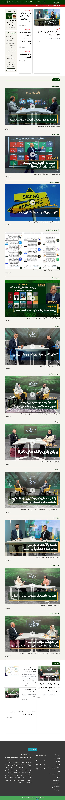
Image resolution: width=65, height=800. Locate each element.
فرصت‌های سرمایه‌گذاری (52, 230)
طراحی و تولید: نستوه (32, 799)
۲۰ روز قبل (24, 699)
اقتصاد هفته (29, 2)
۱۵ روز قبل (9, 717)
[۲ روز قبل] (11, 16)
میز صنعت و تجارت (19, 2)
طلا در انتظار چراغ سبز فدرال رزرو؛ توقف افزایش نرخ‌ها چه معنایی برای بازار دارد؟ (29, 669)
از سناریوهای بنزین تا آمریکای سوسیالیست (49, 126)
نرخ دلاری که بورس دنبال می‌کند (10, 37)
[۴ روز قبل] (32, 154)
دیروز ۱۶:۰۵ (21, 61)
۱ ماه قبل (7, 464)
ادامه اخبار (11, 70)
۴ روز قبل (7, 177)
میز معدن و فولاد (54, 614)
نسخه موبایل (32, 749)
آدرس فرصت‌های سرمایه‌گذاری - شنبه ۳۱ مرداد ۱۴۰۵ (46, 270)
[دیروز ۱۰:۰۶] (32, 250)
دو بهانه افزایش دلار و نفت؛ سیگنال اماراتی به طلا (47, 174)
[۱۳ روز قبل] (32, 634)
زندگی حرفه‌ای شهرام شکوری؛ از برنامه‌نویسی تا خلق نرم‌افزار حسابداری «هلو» (40, 510)
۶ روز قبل (7, 320)
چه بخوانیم (10, 2)
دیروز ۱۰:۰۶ (7, 272)
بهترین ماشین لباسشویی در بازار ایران (50, 605)
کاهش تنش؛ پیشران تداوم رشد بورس (50, 366)
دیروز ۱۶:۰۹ (8, 48)
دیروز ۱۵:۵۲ (21, 47)
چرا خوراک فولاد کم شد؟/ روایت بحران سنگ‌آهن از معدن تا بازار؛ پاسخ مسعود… (39, 653)
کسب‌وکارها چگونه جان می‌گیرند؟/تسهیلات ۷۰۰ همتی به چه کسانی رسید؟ (40, 414)
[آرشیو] (37, 769)
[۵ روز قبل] (32, 346)
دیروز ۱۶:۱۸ (8, 40)
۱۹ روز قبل (7, 416)
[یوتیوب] (37, 761)
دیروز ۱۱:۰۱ (37, 41)
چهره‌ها (43, 2)
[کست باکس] (45, 769)
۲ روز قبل (7, 129)
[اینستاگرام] (45, 765)
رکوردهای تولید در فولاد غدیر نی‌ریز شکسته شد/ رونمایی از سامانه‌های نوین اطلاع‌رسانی (23, 713)
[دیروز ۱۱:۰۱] (47, 17)
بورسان (34, 2)
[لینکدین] (41, 761)
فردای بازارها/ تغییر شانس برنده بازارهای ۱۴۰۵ (47, 5)
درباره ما (57, 755)
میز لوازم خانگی (55, 566)
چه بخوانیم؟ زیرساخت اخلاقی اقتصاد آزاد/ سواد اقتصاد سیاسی (43, 318)
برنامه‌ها (56, 80)
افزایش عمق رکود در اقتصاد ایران (25, 55)
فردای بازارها (55, 134)
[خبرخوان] (41, 769)
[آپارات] (37, 765)
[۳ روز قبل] (32, 202)
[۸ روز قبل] (32, 586)
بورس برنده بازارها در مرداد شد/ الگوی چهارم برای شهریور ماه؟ (25, 17)
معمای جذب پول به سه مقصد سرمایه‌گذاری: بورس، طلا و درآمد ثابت (25, 38)
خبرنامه (58, 765)
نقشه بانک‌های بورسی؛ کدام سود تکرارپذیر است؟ (48, 33)
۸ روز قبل (7, 608)
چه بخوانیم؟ (55, 278)
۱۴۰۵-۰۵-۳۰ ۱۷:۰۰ (10, 27)
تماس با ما (57, 758)
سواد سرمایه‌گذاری (54, 182)
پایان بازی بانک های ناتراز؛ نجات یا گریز (50, 462)
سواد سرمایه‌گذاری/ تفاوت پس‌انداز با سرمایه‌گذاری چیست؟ (44, 222)
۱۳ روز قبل (7, 656)
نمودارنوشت (27, 10)
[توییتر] (41, 765)
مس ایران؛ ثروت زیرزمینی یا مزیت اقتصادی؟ (29, 691)
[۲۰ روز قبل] (12, 693)
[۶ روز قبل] (32, 298)
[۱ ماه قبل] (32, 442)
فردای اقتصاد (54, 2)
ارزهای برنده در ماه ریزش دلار (10, 44)
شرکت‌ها (56, 663)
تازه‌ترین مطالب (11, 33)
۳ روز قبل (7, 225)
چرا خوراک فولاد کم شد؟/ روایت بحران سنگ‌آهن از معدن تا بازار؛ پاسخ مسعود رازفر (49, 687)
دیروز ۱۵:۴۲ (21, 25)
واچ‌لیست (4, 2)
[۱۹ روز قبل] (32, 394)
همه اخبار (57, 761)
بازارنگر (39, 2)
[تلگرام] (45, 761)
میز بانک (56, 422)
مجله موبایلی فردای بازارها (12, 12)
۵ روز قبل (7, 368)
